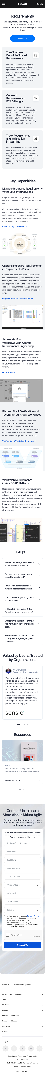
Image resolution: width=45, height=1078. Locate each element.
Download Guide (12, 780)
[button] (18, 724)
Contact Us (22, 945)
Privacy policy (32, 1056)
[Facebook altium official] (5, 1048)
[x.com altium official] (14, 1048)
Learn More (7, 372)
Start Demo (22, 317)
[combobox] (8, 876)
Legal (29, 1066)
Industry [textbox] (10, 910)
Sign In (39, 4)
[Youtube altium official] (31, 1048)
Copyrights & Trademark (17, 1056)
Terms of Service (20, 1066)
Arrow (39, 564)
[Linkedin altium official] (23, 1048)
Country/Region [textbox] (13, 885)
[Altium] (22, 4)
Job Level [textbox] (11, 893)
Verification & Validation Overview (18, 441)
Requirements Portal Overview (16, 298)
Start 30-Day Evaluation (13, 227)
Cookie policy (22, 1059)
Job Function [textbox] (12, 901)
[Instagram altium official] (39, 1048)
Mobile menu (4, 4)
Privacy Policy (33, 916)
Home (4, 985)
